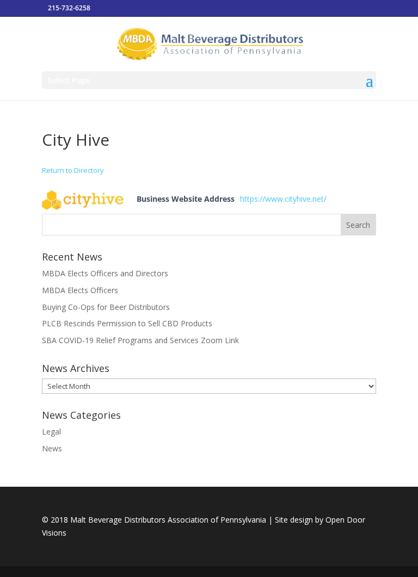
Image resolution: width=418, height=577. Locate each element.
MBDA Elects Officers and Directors (105, 273)
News (52, 448)
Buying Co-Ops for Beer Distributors (106, 307)
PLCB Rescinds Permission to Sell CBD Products (127, 323)
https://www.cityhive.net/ (283, 199)
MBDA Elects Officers (80, 290)
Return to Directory (73, 170)
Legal (51, 431)
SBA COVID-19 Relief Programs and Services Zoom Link (140, 340)
